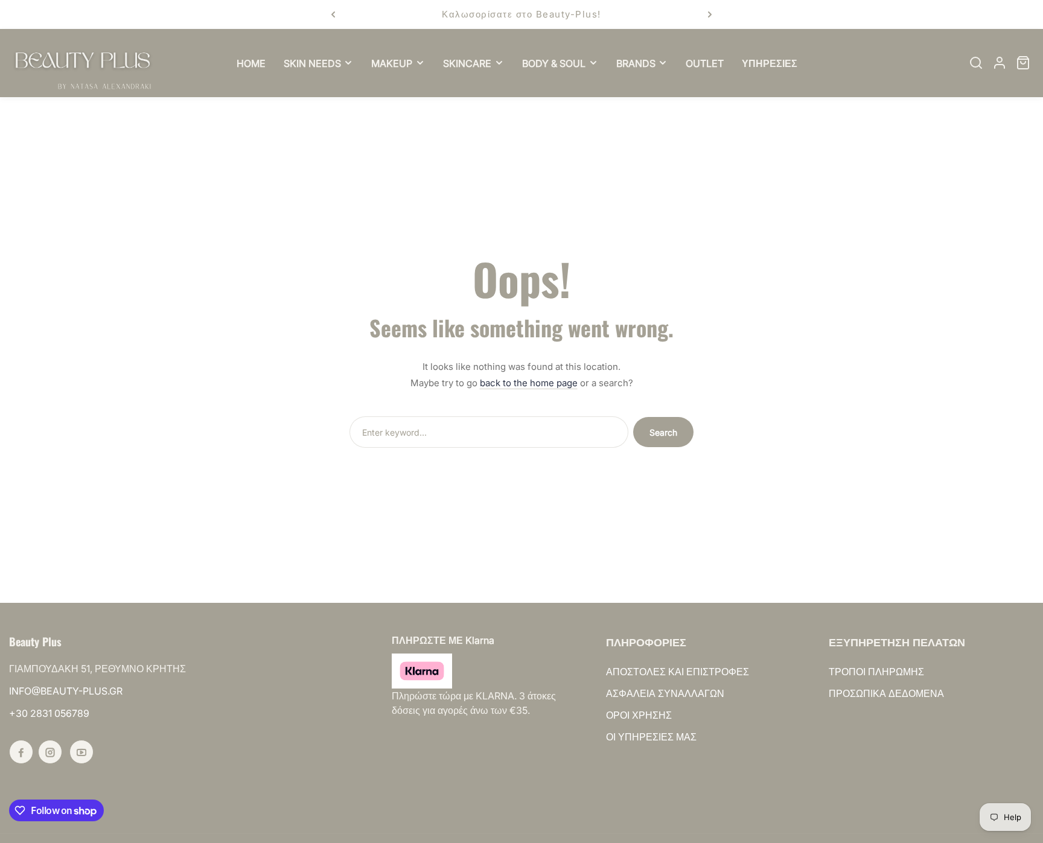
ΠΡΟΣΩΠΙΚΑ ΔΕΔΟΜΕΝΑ (886, 693)
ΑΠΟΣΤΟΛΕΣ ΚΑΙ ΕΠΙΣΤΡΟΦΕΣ (677, 672)
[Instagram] (50, 752)
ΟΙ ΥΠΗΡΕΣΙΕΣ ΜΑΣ (651, 737)
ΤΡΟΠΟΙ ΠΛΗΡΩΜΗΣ (876, 672)
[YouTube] (81, 752)
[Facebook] (21, 752)
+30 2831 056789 (49, 713)
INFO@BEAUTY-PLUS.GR (66, 691)
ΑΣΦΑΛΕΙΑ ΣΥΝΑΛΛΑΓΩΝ (665, 693)
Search (663, 432)
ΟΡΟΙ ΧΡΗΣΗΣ (639, 715)
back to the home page (529, 383)
